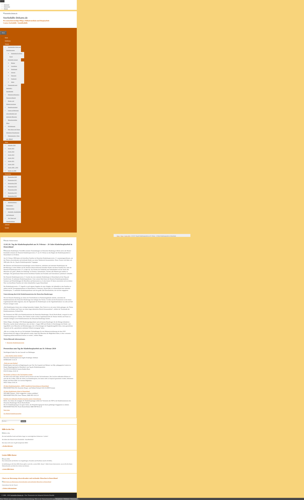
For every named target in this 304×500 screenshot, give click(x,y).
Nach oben (7, 410)
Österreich (13, 75)
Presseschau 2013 (12, 193)
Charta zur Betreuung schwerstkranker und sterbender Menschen (12, 114)
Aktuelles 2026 (12, 145)
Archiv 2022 (11, 158)
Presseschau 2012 (12, 196)
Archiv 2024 (11, 151)
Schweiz (13, 72)
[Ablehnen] (78, 499)
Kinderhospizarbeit (12, 107)
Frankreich (13, 79)
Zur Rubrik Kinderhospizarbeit (12, 413)
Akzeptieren (58, 499)
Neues (6, 142)
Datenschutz (7, 6)
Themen (7, 44)
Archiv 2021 (11, 161)
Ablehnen (66, 499)
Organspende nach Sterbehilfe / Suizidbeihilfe (11, 88)
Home (6, 37)
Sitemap (6, 8)
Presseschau (8, 174)
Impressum (6, 4)
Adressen (7, 224)
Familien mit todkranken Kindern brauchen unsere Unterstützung (22, 399)
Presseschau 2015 (12, 186)
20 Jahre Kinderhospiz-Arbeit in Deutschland (17, 391)
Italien (12, 82)
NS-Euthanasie (11, 126)
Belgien (13, 63)
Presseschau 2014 (12, 189)
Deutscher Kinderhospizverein (15, 342)
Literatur (7, 199)
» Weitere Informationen (9, 488)
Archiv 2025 (11, 148)
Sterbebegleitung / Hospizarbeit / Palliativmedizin (11, 205)
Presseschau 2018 (12, 177)
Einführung (8, 41)
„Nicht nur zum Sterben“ (11, 363)
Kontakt (7, 227)
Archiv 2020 (11, 164)
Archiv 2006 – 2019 (13, 167)
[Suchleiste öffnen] (1, 29)
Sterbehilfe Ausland (13, 60)
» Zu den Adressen (7, 446)
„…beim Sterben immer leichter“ (13, 355)
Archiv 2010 (127, 236)
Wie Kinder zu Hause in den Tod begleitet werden (18, 374)
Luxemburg (14, 66)
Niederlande (14, 69)
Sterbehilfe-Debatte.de (16, 495)
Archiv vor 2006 (12, 170)
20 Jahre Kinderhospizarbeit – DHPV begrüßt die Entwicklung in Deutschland (26, 386)
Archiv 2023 (11, 155)
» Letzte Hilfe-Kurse (8, 469)
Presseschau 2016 (12, 183)
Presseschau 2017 (12, 180)
